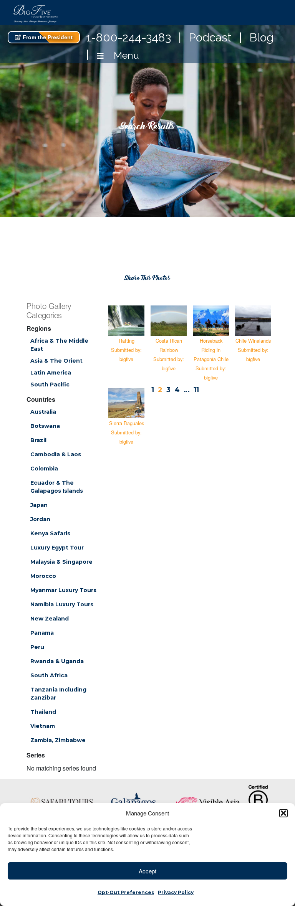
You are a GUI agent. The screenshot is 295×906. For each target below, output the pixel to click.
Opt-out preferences (126, 892)
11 (196, 390)
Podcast (210, 37)
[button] (283, 813)
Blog (261, 37)
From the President (47, 37)
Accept (147, 871)
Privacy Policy (176, 892)
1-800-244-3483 (128, 37)
